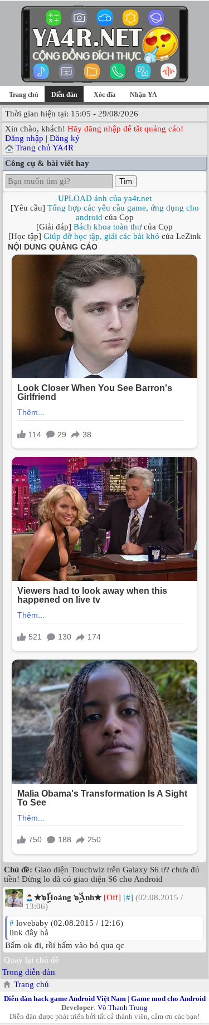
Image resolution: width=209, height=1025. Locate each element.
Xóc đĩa (104, 95)
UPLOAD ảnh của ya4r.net (105, 198)
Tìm (125, 181)
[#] (128, 897)
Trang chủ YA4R (45, 147)
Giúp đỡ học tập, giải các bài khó (101, 236)
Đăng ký (65, 138)
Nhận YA (143, 95)
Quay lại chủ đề (31, 959)
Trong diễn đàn (28, 972)
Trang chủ (23, 95)
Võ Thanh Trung (123, 1007)
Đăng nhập (24, 138)
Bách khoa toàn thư (108, 226)
